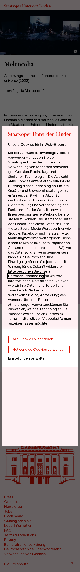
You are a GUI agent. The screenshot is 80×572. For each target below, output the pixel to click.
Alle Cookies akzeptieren (32, 339)
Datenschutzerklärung (26, 276)
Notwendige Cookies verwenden (39, 349)
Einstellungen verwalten (27, 358)
